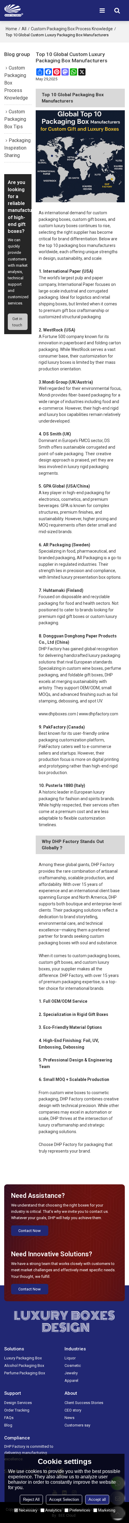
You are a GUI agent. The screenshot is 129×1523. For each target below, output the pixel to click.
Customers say (77, 1425)
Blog (8, 1425)
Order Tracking (16, 1410)
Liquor (70, 1358)
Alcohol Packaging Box (24, 1365)
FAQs (9, 1417)
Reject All (31, 1499)
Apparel (71, 1380)
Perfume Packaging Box (24, 1373)
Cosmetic (72, 1365)
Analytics (53, 1510)
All (24, 28)
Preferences (79, 1510)
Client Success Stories (83, 1402)
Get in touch (17, 321)
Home (11, 28)
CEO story (72, 1410)
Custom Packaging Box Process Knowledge (72, 28)
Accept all (97, 1499)
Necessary (28, 1510)
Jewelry (71, 1373)
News (69, 1417)
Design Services (18, 1402)
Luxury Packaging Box (23, 1358)
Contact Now (29, 1230)
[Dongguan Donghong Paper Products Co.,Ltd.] (13, 10)
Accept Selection (64, 1499)
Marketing (106, 1510)
